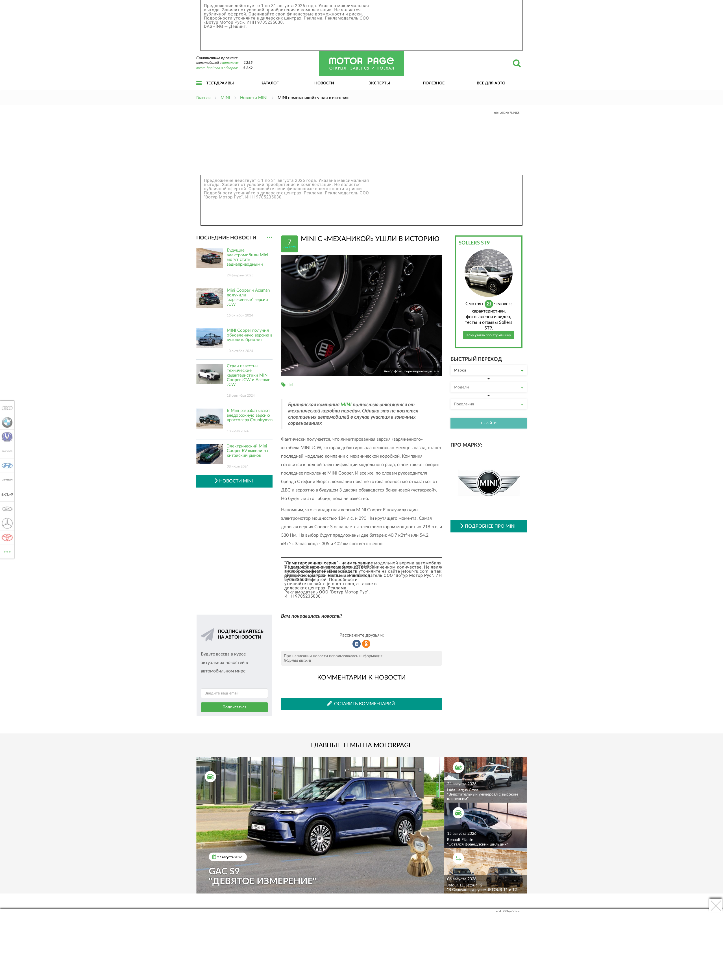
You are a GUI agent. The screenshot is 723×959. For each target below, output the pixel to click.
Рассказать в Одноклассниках (366, 644)
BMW (5, 422)
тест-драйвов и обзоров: (217, 68)
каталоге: (230, 63)
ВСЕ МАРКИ (7, 549)
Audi (5, 408)
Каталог (269, 83)
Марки (460, 370)
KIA (5, 494)
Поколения (464, 404)
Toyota (5, 537)
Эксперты (379, 83)
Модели (461, 387)
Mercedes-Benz (5, 523)
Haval (5, 451)
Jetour (5, 480)
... (270, 237)
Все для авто (491, 83)
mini (290, 384)
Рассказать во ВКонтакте (356, 644)
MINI (346, 404)
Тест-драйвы (220, 83)
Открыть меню (199, 89)
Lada (5, 509)
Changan (5, 437)
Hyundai (5, 465)
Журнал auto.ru (297, 661)
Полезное (434, 83)
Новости (324, 83)
